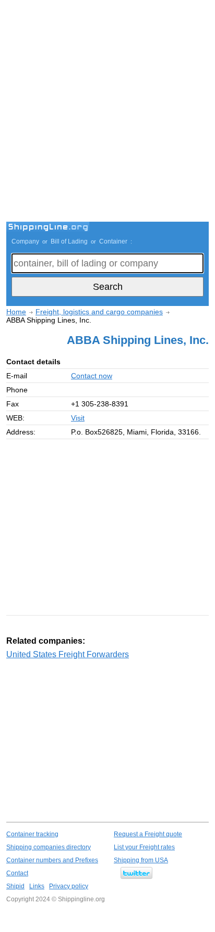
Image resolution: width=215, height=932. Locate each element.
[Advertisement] (107, 112)
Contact (17, 873)
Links (36, 886)
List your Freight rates (144, 847)
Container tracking (32, 834)
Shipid (15, 886)
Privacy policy (68, 886)
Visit (78, 418)
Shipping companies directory (48, 847)
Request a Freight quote (148, 834)
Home (16, 312)
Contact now (91, 376)
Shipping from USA (141, 860)
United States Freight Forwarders (67, 654)
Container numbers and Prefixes (52, 860)
